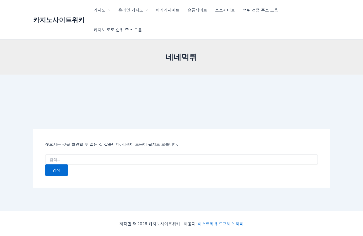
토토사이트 (225, 9)
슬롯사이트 (197, 9)
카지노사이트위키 (59, 19)
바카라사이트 (168, 9)
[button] (107, 10)
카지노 (99, 9)
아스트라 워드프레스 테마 (221, 223)
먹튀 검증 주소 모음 (260, 9)
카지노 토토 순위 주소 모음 (118, 29)
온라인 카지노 (130, 9)
